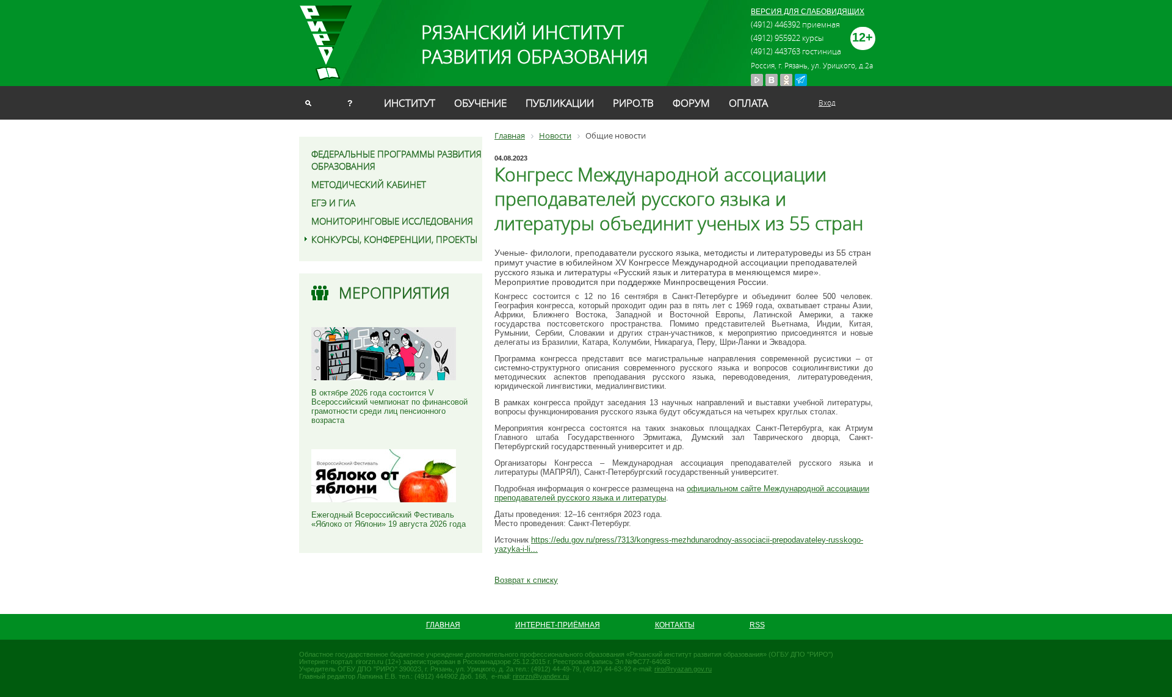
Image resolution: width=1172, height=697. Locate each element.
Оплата (748, 103)
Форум (691, 103)
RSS (757, 625)
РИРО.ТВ (633, 103)
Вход (827, 102)
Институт (409, 103)
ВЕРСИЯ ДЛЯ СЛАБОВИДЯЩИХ (807, 11)
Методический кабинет (368, 184)
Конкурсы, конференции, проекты (394, 239)
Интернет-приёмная (557, 625)
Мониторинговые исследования (392, 221)
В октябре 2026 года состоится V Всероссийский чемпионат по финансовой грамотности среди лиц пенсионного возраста (389, 406)
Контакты (675, 625)
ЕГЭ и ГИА (333, 203)
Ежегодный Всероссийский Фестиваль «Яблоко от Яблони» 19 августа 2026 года (388, 519)
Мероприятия (394, 293)
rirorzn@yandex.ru (541, 676)
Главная (443, 625)
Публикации (560, 103)
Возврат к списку (526, 580)
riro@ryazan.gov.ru (683, 669)
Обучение (480, 103)
